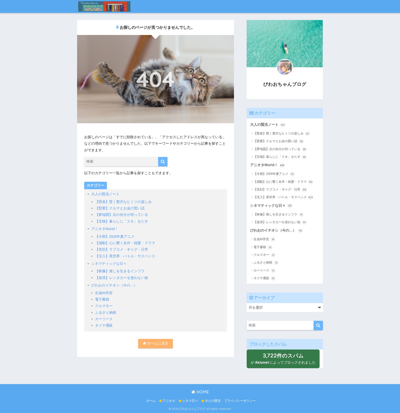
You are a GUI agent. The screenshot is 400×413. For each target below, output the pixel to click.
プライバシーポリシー (240, 400)
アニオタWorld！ (104, 229)
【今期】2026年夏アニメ (114, 237)
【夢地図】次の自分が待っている (121, 215)
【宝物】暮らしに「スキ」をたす (121, 221)
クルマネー (104, 306)
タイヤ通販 (104, 325)
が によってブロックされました (285, 360)
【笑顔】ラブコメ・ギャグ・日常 (121, 249)
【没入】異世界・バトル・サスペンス (125, 256)
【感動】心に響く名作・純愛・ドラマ (125, 243)
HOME (202, 391)
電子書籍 (102, 299)
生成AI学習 (103, 293)
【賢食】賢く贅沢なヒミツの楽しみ (123, 202)
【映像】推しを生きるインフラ (120, 271)
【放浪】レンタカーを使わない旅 (121, 278)
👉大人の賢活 (211, 400)
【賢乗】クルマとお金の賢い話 (120, 208)
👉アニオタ (167, 400)
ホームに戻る (157, 343)
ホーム (151, 400)
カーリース (104, 319)
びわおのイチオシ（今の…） (114, 285)
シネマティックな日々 (109, 264)
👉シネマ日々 (188, 400)
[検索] (163, 161)
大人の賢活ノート (105, 194)
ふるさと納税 (105, 313)
